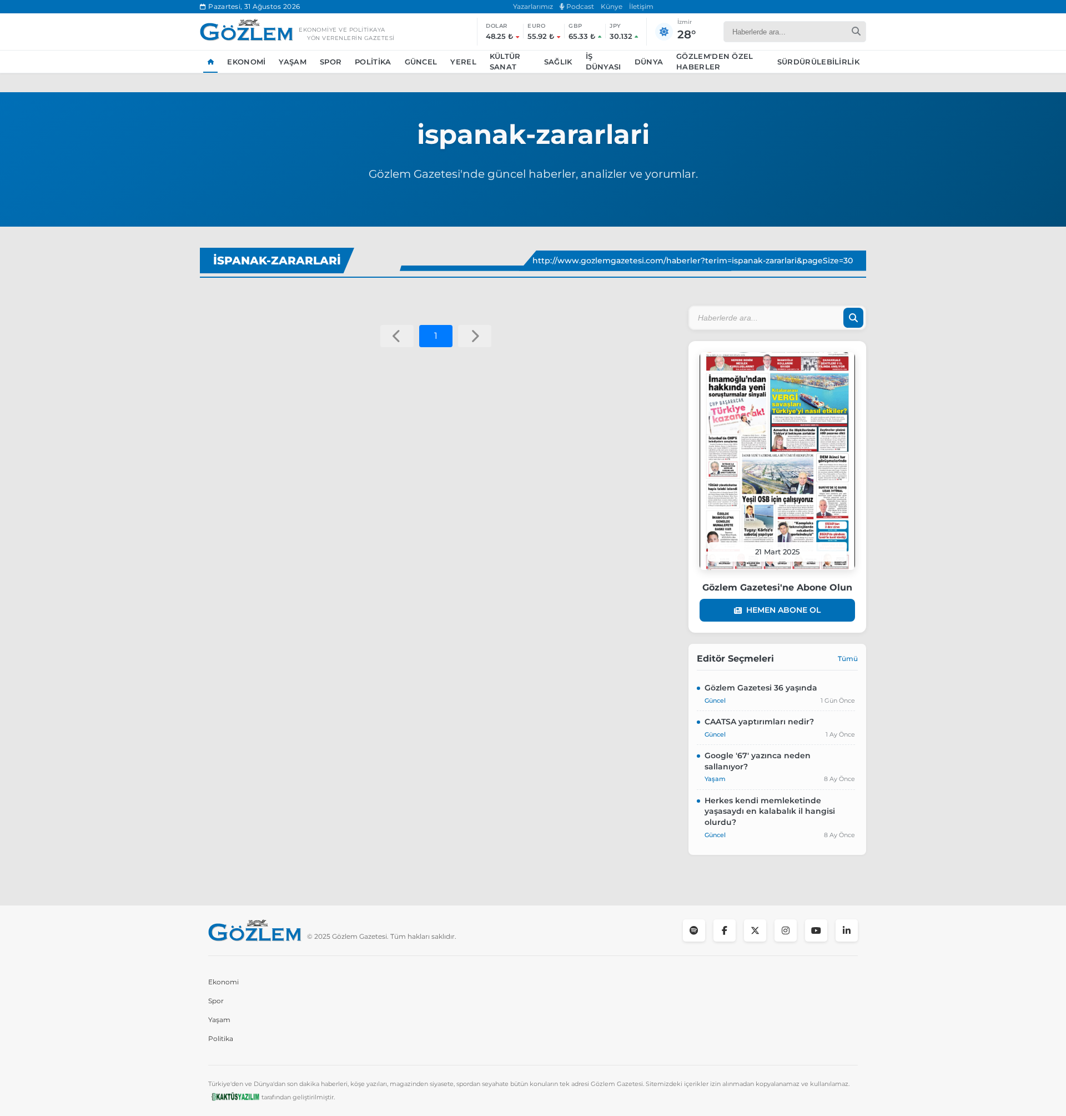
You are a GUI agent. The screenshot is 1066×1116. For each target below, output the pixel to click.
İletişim (641, 6)
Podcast (579, 6)
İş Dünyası (603, 62)
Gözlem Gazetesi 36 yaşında (761, 688)
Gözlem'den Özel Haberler (714, 62)
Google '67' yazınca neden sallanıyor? (758, 761)
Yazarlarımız (533, 6)
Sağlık (558, 61)
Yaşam (292, 61)
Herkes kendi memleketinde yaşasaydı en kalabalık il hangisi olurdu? (770, 811)
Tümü (848, 658)
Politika (373, 61)
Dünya (649, 61)
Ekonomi (246, 61)
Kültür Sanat (505, 62)
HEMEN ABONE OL (783, 610)
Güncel (421, 61)
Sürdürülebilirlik (818, 61)
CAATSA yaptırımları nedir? (759, 722)
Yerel (463, 61)
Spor (330, 61)
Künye (611, 6)
